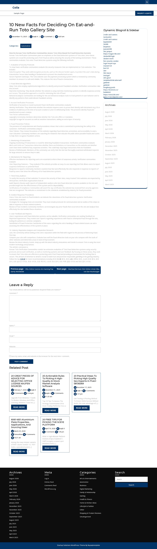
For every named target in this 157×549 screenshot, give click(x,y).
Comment (13, 293)
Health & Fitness (86, 499)
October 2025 (110, 155)
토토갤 (22, 259)
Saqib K (35, 36)
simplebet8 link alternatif (112, 80)
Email (11, 336)
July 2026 (108, 116)
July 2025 (108, 167)
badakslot (107, 92)
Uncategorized (85, 517)
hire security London (110, 61)
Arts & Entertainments (88, 478)
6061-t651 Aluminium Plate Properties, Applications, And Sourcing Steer (22, 423)
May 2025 (108, 176)
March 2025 (109, 184)
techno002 (107, 37)
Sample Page (19, 13)
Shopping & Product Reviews (90, 513)
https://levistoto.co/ (110, 90)
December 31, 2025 (52, 390)
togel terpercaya (109, 63)
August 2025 (109, 163)
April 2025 (109, 180)
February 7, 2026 (20, 390)
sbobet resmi (108, 58)
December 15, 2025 (19, 36)
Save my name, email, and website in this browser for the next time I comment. (40, 356)
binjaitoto (106, 47)
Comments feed (50, 485)
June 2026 (108, 120)
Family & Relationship (87, 492)
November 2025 (111, 150)
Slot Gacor (107, 73)
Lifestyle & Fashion (87, 506)
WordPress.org (50, 489)
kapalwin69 (107, 42)
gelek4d (106, 82)
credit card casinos (110, 34)
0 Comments (18, 393)
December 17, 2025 (84, 387)
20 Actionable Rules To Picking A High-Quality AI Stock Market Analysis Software (53, 381)
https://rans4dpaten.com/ (113, 97)
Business (83, 485)
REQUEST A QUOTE (145, 14)
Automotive (25, 46)
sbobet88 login (109, 56)
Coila (16, 7)
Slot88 (105, 44)
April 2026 (109, 129)
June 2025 (108, 172)
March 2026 (109, 133)
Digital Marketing (86, 489)
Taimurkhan (18, 434)
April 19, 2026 (50, 428)
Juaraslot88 (107, 49)
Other (82, 510)
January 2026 (110, 142)
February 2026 (110, 137)
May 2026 (108, 125)
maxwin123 (107, 66)
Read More (20, 408)
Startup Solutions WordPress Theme (71, 545)
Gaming (82, 496)
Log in (47, 478)
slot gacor (107, 78)
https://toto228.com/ (111, 94)
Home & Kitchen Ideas (88, 503)
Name (12, 325)
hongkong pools (109, 87)
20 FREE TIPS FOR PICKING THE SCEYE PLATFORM (53, 422)
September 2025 (111, 159)
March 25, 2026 (20, 431)
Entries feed (49, 482)
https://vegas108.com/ (111, 54)
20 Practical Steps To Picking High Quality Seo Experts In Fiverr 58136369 (85, 380)
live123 (106, 68)
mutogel (106, 75)
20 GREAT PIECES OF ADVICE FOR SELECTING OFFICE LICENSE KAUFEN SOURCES (22, 381)
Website (12, 346)
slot (104, 71)
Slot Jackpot (107, 51)
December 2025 (111, 146)
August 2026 (109, 112)
